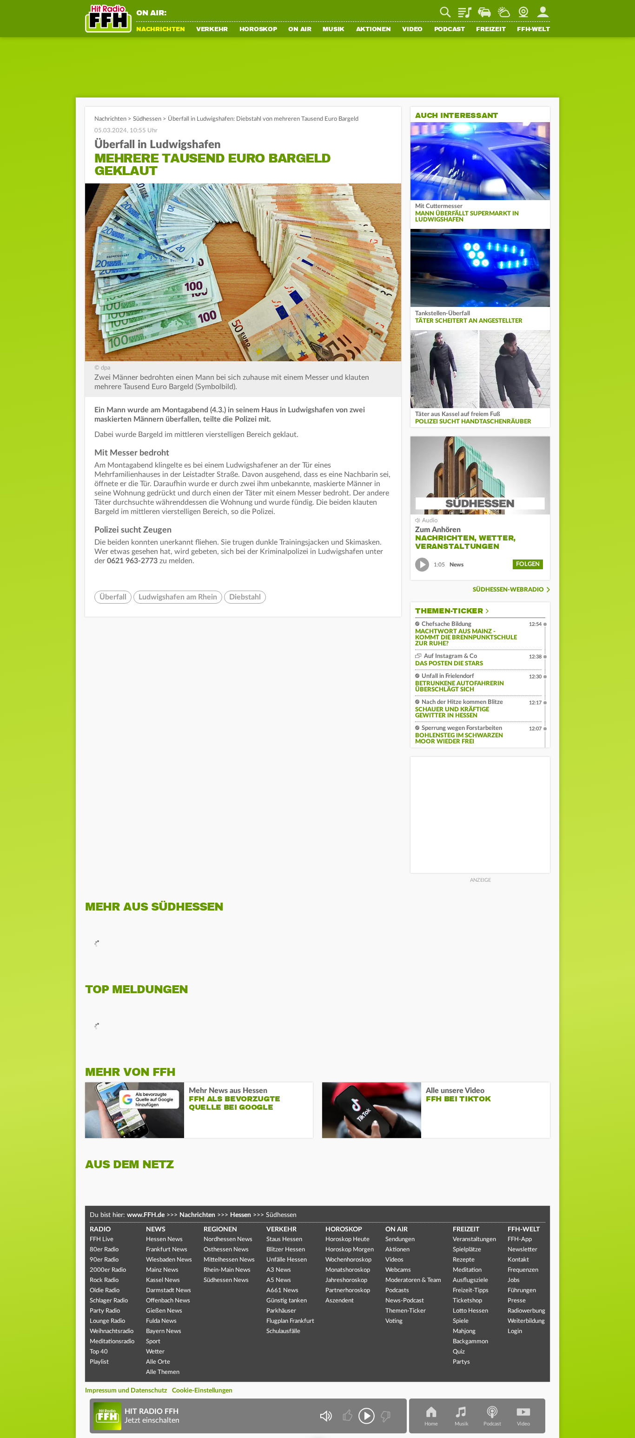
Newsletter (522, 1250)
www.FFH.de (146, 1215)
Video (412, 29)
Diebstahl (245, 597)
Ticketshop (467, 1301)
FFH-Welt (533, 29)
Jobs (514, 1280)
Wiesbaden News (169, 1260)
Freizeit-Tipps (471, 1291)
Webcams (398, 1270)
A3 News (278, 1270)
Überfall (112, 597)
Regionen (220, 1229)
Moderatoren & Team (413, 1280)
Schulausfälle (283, 1331)
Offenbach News (168, 1301)
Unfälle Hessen (286, 1260)
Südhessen (147, 119)
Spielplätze (467, 1250)
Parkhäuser (281, 1311)
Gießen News (164, 1311)
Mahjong (464, 1331)
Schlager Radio (109, 1301)
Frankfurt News (166, 1250)
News (155, 1229)
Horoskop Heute (347, 1239)
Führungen (522, 1291)
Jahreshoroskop (346, 1280)
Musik (333, 29)
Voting (394, 1321)
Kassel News (163, 1280)
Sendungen (400, 1239)
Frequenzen (523, 1270)
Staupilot (484, 9)
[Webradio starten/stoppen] (366, 1416)
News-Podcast (404, 1301)
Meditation (467, 1270)
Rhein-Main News (227, 1270)
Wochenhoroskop (348, 1260)
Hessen (240, 1215)
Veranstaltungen (474, 1239)
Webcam (523, 9)
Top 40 (99, 1352)
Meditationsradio (112, 1342)
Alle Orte (158, 1362)
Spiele (461, 1321)
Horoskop (258, 29)
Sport (153, 1342)
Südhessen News (226, 1280)
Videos (394, 1260)
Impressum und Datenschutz (126, 1390)
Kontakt (518, 1260)
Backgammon (470, 1342)
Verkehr (212, 29)
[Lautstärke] (326, 1416)
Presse (517, 1301)
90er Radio (104, 1260)
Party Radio (105, 1311)
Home (431, 1423)
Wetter (504, 9)
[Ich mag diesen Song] (348, 1416)
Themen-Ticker (449, 611)
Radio (100, 1229)
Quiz (459, 1352)
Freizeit (490, 29)
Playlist (465, 9)
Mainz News (162, 1270)
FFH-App (520, 1239)
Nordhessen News (228, 1239)
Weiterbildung (526, 1321)
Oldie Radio (104, 1291)
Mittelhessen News (229, 1260)
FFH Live (101, 1239)
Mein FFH (543, 9)
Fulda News (161, 1321)
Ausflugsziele (470, 1280)
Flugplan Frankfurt (290, 1321)
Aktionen (373, 29)
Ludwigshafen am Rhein (178, 597)
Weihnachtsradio (111, 1331)
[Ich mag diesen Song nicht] (385, 1416)
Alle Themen (162, 1372)
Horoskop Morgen (349, 1250)
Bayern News (163, 1331)
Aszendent (339, 1301)
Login (515, 1331)
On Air (299, 29)
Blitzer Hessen (285, 1250)
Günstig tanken (286, 1301)
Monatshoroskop (347, 1270)
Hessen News (164, 1239)
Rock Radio (104, 1280)
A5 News (278, 1280)
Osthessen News (226, 1250)
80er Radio (104, 1250)
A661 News (282, 1291)
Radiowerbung (526, 1311)
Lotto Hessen (470, 1311)
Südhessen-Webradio (508, 590)
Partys (461, 1362)
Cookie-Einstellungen (202, 1390)
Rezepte (464, 1260)
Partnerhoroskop (347, 1291)
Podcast (449, 29)
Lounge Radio (107, 1321)
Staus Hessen (284, 1239)
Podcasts (397, 1291)
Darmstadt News (168, 1291)
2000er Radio (108, 1270)
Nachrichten (160, 29)
